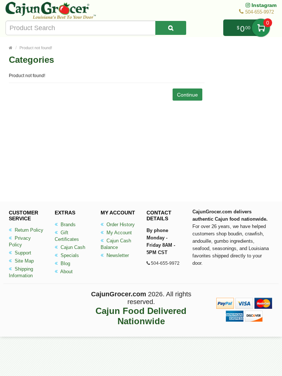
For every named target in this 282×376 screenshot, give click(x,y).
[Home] (10, 48)
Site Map (23, 261)
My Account (118, 232)
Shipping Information (21, 272)
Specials (69, 255)
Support (22, 253)
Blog (64, 263)
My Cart (261, 28)
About (66, 271)
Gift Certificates (67, 236)
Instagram (263, 5)
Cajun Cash (72, 247)
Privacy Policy (20, 241)
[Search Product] (170, 28)
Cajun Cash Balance (116, 244)
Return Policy (28, 230)
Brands (67, 224)
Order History (120, 224)
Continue (187, 95)
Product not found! (35, 48)
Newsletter (117, 255)
